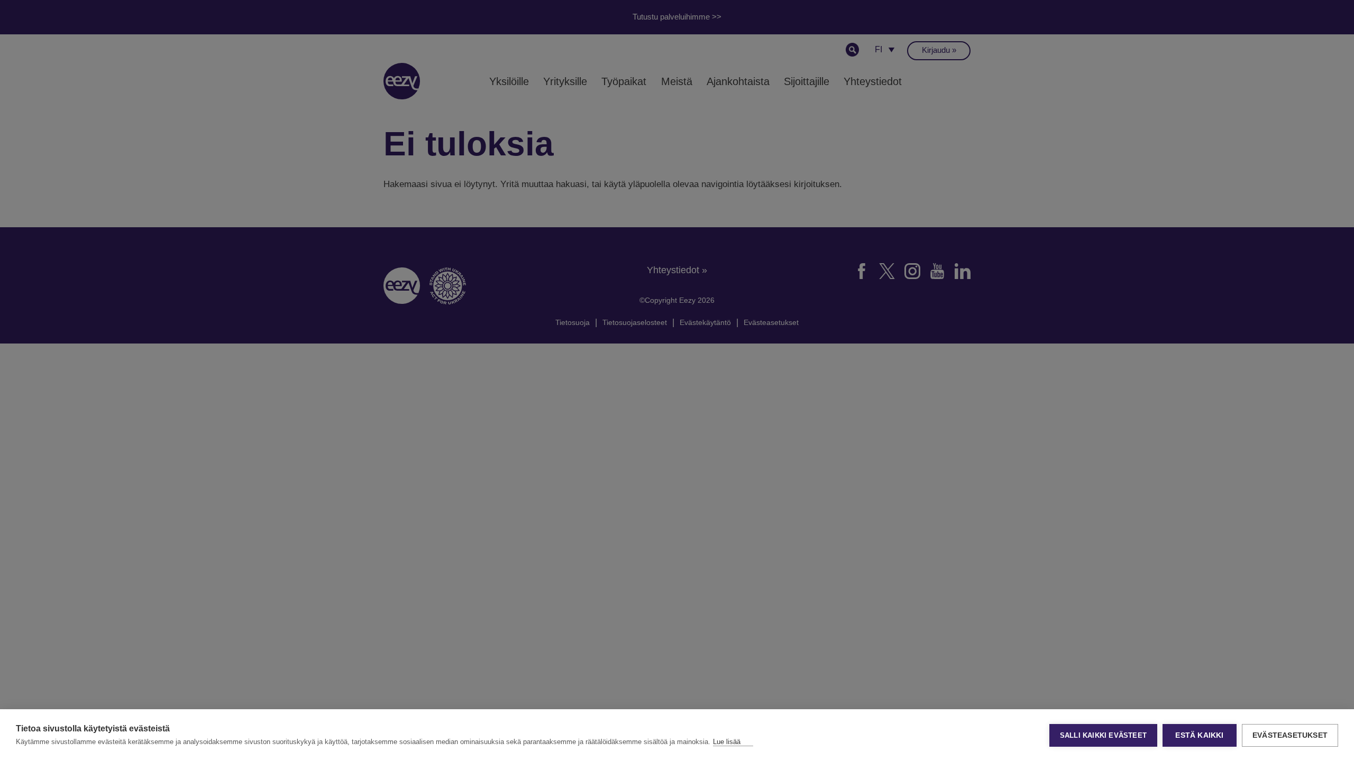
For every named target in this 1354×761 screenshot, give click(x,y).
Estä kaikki (1199, 735)
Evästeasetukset (1290, 735)
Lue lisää (726, 742)
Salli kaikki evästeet (1103, 735)
